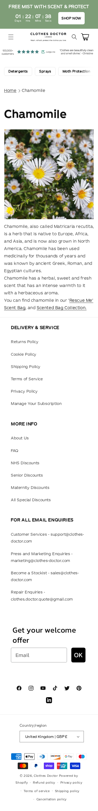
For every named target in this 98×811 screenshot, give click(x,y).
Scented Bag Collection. (62, 307)
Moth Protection (76, 71)
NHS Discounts (25, 462)
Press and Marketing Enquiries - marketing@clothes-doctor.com (42, 557)
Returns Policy (24, 341)
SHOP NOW (71, 18)
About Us (20, 438)
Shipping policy (67, 791)
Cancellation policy (51, 799)
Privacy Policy (24, 391)
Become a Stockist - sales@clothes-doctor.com (45, 576)
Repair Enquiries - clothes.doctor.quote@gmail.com (42, 595)
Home (10, 90)
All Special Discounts (31, 499)
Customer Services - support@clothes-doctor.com (47, 538)
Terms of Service (27, 378)
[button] (11, 37)
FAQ (15, 450)
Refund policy (44, 782)
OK (78, 655)
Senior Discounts (27, 475)
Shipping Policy (26, 366)
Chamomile (33, 90)
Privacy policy (71, 782)
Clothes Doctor (46, 776)
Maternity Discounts (30, 487)
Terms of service (37, 791)
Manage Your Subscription (36, 403)
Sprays (45, 71)
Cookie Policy (23, 354)
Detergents (18, 71)
